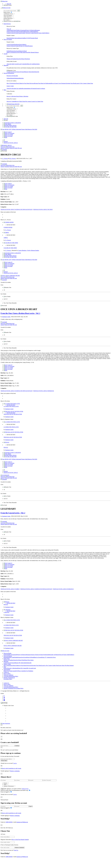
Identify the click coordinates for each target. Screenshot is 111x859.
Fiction (14, 30)
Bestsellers (9, 38)
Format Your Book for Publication (43, 83)
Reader (5, 783)
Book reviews (7, 12)
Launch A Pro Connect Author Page (84, 83)
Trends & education (11, 88)
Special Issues (16, 71)
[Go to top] (4, 703)
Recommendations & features (29, 88)
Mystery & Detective (30, 30)
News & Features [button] (8, 39)
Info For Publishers (28, 671)
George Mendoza (22, 250)
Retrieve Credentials (19, 847)
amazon (2, 148)
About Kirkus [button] (7, 669)
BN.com (20, 148)
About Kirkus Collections (22, 96)
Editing (12, 78)
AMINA (6, 237)
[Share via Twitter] (8, 134)
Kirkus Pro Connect (22, 668)
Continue (17, 745)
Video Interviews (8, 16)
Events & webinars (40, 88)
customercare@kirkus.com (22, 822)
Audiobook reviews (8, 13)
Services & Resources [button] (9, 73)
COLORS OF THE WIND (10, 248)
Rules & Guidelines (31, 64)
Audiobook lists (20, 38)
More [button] (5, 89)
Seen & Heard (23, 51)
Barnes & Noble (13, 148)
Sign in (2, 788)
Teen (20, 44)
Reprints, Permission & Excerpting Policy (9, 678)
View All (9, 29)
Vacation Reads (34, 38)
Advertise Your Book (71, 83)
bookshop (7, 148)
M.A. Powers (12, 158)
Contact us (6, 672)
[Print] (5, 137)
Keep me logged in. (5, 792)
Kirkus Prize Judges (29, 660)
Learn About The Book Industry (66, 665)
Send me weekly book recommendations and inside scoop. (15, 790)
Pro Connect (7, 19)
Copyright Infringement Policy (11, 676)
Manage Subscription (29, 71)
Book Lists (11, 657)
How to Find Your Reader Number (20, 839)
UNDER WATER (8, 227)
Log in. (15, 763)
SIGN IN (9, 3)
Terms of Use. (25, 788)
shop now (3, 146)
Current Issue (10, 71)
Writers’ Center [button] (7, 664)
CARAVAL (6, 612)
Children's (46, 33)
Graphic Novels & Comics (27, 33)
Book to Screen (10, 52)
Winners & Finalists (11, 58)
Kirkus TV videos (45, 657)
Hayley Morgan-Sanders (33, 250)
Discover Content (11, 101)
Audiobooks (10, 30)
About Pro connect (26, 101)
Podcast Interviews (8, 18)
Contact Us (6, 683)
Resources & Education (12, 75)
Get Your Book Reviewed (28, 83)
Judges (38, 64)
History (36, 31)
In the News (17, 52)
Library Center (10, 86)
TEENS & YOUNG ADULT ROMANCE (43, 390)
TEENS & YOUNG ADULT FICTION (43, 209)
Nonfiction (21, 31)
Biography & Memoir (29, 31)
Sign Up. (16, 850)
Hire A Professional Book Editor (14, 83)
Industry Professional (9, 786)
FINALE (6, 447)
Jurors (28, 58)
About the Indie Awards (12, 64)
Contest (14, 671)
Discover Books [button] (7, 653)
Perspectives (13, 51)
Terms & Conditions (8, 675)
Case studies (19, 88)
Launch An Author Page (37, 101)
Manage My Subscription (21, 662)
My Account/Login (31, 668)
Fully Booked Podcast (33, 52)
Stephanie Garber (6, 316)
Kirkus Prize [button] (7, 658)
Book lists (14, 38)
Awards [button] (5, 53)
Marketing (21, 78)
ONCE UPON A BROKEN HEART (13, 645)
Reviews (6, 141)
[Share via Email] (8, 136)
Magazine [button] (6, 65)
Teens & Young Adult (39, 33)
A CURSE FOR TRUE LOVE (11, 406)
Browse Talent (18, 101)
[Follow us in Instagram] (4, 698)
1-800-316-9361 (9, 822)
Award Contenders (22, 64)
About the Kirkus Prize (21, 58)
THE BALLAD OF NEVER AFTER (13, 414)
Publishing (16, 78)
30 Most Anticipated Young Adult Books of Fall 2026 (24, 129)
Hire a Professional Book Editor (11, 665)
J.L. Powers (5, 158)
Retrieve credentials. (15, 771)
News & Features (8, 15)
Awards (18, 51)
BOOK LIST (8, 129)
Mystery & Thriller (23, 46)
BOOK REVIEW (11, 405)
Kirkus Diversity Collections (10, 668)
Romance (37, 30)
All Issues (22, 71)
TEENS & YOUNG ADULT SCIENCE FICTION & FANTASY (16, 209)
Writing (8, 78)
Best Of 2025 (27, 38)
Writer (5, 784)
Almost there (4, 760)
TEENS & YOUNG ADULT (11, 142)
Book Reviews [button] (7, 23)
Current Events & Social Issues (14, 33)
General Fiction (10, 44)
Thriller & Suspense (20, 30)
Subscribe (36, 71)
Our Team (9, 671)
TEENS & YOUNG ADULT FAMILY (10, 589)
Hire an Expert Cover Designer (58, 83)
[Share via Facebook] (9, 133)
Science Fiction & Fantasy (13, 31)
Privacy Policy (7, 673)
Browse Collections (11, 96)
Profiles (8, 51)
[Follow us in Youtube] (4, 700)
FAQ (17, 671)
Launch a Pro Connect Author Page (49, 665)
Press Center (21, 671)
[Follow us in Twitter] (4, 697)
